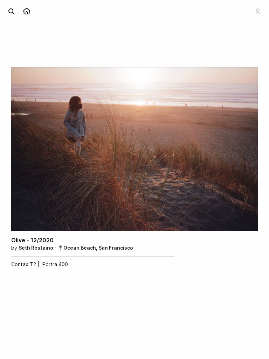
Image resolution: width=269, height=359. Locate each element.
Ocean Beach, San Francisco (98, 248)
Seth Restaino (36, 248)
